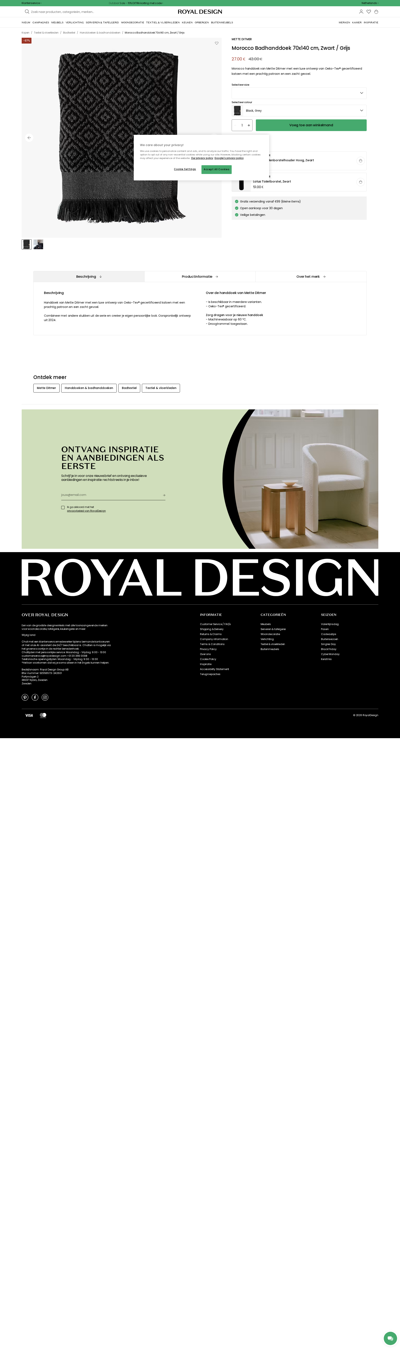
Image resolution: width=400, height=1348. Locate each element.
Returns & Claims (210, 634)
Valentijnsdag (330, 624)
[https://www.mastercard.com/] (43, 715)
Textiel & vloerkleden (273, 644)
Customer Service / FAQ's (215, 624)
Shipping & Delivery (212, 629)
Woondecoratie (270, 634)
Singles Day (328, 644)
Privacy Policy (208, 649)
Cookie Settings (185, 169)
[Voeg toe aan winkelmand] (360, 161)
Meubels (266, 624)
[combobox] (370, 3)
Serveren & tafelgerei (273, 629)
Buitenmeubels (270, 649)
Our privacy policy (202, 158)
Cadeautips (328, 634)
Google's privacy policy (229, 158)
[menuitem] (26, 22)
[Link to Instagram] (45, 697)
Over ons (205, 654)
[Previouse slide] (29, 138)
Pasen (325, 629)
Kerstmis (326, 659)
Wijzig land (28, 635)
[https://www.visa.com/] (29, 715)
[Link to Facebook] (35, 697)
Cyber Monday (330, 654)
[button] (370, 3)
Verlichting (267, 639)
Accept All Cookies (216, 169)
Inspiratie (205, 664)
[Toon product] (299, 161)
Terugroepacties (210, 674)
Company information (214, 639)
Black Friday (328, 649)
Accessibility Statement (214, 669)
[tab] (88, 276)
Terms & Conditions (212, 644)
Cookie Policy (208, 659)
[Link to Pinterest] (25, 697)
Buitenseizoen (329, 639)
